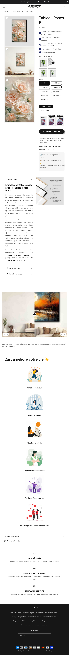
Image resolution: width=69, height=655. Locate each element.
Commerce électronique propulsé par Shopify (40, 651)
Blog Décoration (35, 621)
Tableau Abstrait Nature (17, 255)
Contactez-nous (15, 613)
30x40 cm (44, 83)
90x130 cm (44, 95)
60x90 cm (56, 87)
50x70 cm (44, 87)
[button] (4, 7)
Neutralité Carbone (49, 617)
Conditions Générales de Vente (46, 613)
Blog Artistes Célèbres (20, 621)
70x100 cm (44, 91)
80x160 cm (57, 95)
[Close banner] (67, 2)
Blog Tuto (45, 625)
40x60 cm (56, 83)
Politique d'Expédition (19, 617)
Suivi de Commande (34, 617)
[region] (34, 2)
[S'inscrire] (49, 635)
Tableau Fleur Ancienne (15, 260)
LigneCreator (24, 651)
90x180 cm (44, 99)
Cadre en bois (46, 106)
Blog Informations (48, 621)
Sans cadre (45, 110)
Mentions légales (29, 613)
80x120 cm (57, 91)
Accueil (6, 11)
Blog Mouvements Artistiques (30, 625)
